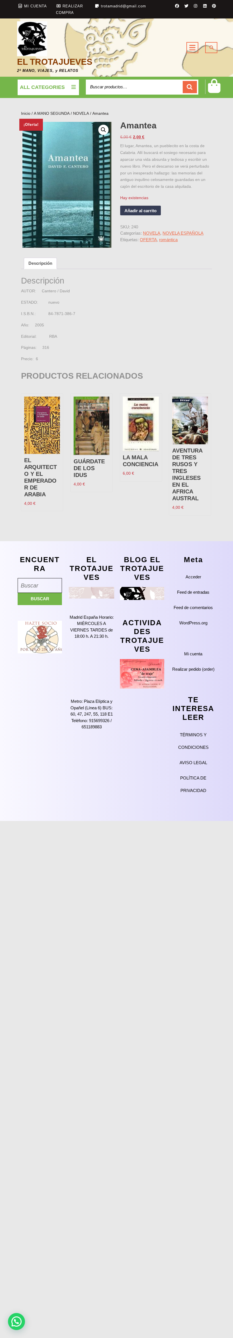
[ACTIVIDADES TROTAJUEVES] (142, 673)
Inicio (25, 113)
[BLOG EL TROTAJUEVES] (142, 593)
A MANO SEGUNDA (52, 113)
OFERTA (148, 239)
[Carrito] (214, 90)
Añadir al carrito (140, 210)
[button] (103, 130)
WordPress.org (193, 622)
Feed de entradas (193, 592)
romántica (168, 239)
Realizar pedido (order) (193, 669)
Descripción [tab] (40, 263)
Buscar (190, 87)
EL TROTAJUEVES (54, 61)
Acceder (193, 576)
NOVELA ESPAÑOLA (183, 233)
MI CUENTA (35, 6)
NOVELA (81, 113)
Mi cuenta (193, 653)
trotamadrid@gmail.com (123, 6)
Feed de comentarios (193, 607)
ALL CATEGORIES (42, 87)
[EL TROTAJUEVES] (91, 592)
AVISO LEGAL (193, 762)
